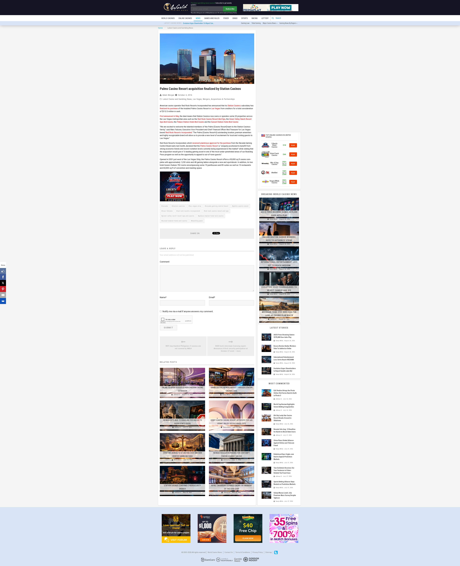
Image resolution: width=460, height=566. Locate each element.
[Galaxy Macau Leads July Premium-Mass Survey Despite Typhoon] (266, 495)
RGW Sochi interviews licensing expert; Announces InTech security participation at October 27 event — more (231, 348)
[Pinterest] (3, 289)
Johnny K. (177, 394)
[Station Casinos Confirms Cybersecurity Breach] (182, 466)
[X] (3, 283)
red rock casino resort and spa (217, 211)
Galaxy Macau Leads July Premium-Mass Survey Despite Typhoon (285, 495)
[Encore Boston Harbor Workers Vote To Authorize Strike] (279, 222)
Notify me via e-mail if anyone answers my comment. (188, 311)
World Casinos (168, 18)
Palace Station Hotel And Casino (190, 122)
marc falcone (167, 211)
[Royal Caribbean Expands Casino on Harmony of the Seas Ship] (231, 466)
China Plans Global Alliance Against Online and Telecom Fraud (284, 442)
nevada (165, 206)
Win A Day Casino (274, 163)
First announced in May (169, 116)
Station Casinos (234, 105)
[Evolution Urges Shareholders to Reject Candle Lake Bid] (279, 273)
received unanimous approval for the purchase (211, 143)
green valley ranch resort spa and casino (178, 216)
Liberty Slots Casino (274, 145)
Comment (164, 261)
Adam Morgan (168, 95)
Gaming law (245, 23)
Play (293, 145)
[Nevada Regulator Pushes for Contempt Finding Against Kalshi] (231, 433)
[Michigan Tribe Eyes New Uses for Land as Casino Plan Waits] (279, 298)
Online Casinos (185, 18)
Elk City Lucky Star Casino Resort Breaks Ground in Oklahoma (283, 417)
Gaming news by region (287, 23)
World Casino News (215, 552)
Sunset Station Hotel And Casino (224, 122)
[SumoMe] (3, 301)
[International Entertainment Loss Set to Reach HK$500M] (279, 248)
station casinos (179, 206)
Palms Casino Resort (209, 146)
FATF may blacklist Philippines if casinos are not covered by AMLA (183, 347)
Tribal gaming (256, 23)
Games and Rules (211, 18)
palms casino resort (241, 206)
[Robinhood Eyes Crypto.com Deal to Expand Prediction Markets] (266, 456)
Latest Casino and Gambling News (177, 99)
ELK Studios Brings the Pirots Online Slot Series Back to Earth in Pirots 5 (285, 393)
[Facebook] (3, 277)
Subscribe (230, 9)
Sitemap (268, 552)
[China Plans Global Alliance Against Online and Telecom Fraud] (266, 442)
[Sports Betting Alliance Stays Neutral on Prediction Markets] (266, 484)
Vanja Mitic (226, 394)
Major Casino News (269, 23)
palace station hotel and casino (211, 216)
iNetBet (274, 173)
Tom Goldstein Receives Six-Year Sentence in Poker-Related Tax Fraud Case (284, 470)
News (198, 18)
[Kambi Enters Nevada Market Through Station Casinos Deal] (231, 368)
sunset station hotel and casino (174, 221)
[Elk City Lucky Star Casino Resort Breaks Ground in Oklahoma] (266, 417)
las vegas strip (195, 206)
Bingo (235, 18)
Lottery (265, 18)
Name (163, 297)
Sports (244, 18)
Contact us (228, 552)
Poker (226, 18)
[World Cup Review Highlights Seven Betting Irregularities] (266, 406)
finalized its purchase (169, 108)
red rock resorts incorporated (188, 211)
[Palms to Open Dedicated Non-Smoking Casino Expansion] (182, 368)
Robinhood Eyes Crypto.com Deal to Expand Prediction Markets (284, 456)
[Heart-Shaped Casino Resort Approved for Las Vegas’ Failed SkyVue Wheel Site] (231, 400)
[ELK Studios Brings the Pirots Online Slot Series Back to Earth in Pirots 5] (266, 392)
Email (212, 297)
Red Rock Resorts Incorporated (179, 132)
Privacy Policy (258, 552)
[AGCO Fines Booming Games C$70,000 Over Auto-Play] (279, 198)
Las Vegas (197, 99)
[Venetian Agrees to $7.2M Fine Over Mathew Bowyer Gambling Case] (182, 433)
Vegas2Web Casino (274, 182)
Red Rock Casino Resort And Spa (211, 119)
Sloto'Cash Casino (274, 154)
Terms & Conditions (242, 552)
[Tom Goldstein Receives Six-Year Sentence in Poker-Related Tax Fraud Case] (266, 470)
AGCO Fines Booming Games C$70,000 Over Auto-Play (201, 23)
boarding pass (197, 221)
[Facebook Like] (3, 271)
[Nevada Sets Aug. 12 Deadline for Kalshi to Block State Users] (182, 400)
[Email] (3, 295)
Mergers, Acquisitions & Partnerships (219, 99)
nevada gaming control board (217, 206)
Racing (255, 18)
